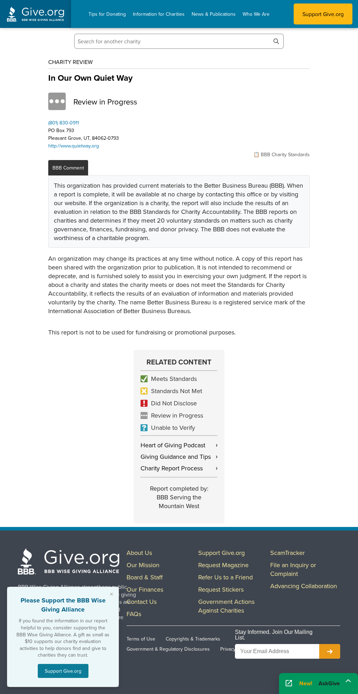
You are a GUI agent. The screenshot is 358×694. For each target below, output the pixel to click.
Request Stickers (221, 589)
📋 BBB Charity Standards (281, 154)
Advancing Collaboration (303, 585)
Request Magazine (223, 565)
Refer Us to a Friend (225, 577)
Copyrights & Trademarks (193, 638)
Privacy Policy (235, 648)
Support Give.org (323, 14)
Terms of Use (141, 638)
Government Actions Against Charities (226, 606)
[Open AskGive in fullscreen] (289, 683)
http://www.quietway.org (73, 145)
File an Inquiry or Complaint (293, 569)
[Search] (276, 41)
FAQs (134, 613)
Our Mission (143, 565)
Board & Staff (145, 577)
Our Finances (145, 589)
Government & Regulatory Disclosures (168, 648)
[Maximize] (348, 683)
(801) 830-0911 (63, 122)
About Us (139, 552)
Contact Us (142, 601)
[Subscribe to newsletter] (329, 651)
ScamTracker (287, 552)
